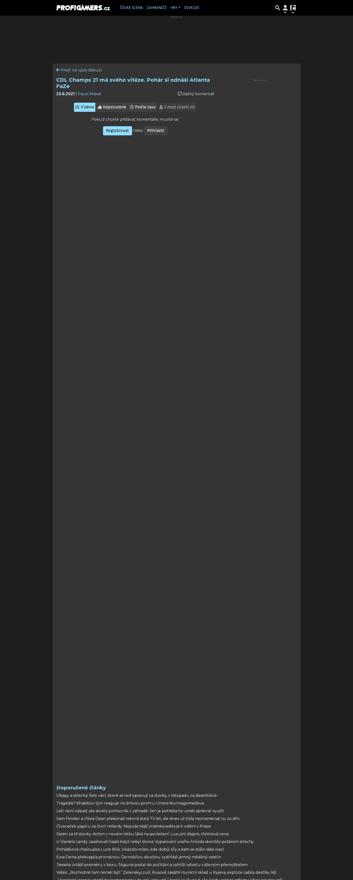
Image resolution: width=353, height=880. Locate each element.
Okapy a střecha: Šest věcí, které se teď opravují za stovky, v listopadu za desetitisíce (136, 795)
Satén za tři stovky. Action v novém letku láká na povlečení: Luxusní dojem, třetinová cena (142, 834)
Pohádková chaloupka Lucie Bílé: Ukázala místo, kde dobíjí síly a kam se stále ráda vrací (140, 849)
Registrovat (117, 130)
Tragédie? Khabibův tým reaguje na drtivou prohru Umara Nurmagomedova (130, 803)
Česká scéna (131, 7)
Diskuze (191, 7)
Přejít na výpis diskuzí (81, 70)
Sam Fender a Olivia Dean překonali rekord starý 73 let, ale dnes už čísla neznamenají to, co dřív (148, 818)
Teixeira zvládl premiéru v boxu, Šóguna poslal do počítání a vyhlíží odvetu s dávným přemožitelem (152, 864)
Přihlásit (155, 130)
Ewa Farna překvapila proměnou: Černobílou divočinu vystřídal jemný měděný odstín (138, 857)
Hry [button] (173, 7)
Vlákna (87, 107)
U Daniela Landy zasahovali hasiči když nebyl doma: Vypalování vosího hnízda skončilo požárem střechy (155, 841)
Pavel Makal (89, 94)
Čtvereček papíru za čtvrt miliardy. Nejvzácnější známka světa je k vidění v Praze (133, 826)
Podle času (145, 107)
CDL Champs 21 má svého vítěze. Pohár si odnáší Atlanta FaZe (133, 83)
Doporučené (114, 107)
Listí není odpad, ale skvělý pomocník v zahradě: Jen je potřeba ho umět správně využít (140, 811)
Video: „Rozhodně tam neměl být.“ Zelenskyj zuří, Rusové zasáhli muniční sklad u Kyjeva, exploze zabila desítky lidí (166, 872)
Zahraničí (157, 7)
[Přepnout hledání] (277, 7)
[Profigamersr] (83, 7)
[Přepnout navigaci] (285, 7)
